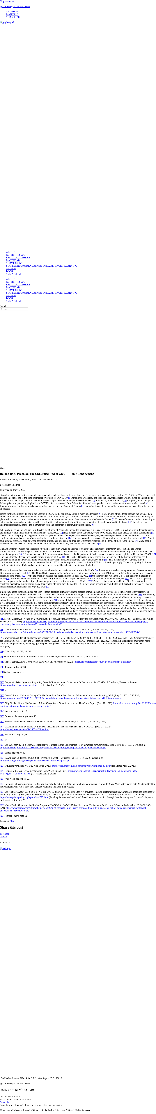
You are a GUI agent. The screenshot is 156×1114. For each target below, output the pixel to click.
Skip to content (7, 1)
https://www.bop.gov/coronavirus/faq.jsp (19, 685)
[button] (4, 1102)
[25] (127, 578)
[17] (154, 554)
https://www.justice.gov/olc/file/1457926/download (24, 729)
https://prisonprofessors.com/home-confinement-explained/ (103, 661)
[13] (145, 538)
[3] (125, 500)
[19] (106, 559)
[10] (61, 532)
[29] (55, 600)
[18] (64, 557)
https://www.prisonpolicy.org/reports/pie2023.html (24, 797)
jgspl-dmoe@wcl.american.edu (15, 6)
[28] (140, 594)
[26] (90, 581)
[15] (100, 543)
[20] (96, 570)
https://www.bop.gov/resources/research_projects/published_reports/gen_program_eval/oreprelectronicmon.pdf (53, 747)
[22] (24, 575)
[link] (12, 11)
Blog (11, 821)
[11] (153, 532)
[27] (48, 586)
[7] (113, 519)
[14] (136, 541)
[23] (90, 575)
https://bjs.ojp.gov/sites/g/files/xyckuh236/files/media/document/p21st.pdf (35, 760)
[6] (100, 514)
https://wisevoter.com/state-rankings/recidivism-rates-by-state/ (81, 765)
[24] (8, 578)
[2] (94, 500)
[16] (20, 554)
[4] (146, 503)
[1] (69, 497)
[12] (70, 538)
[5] (82, 506)
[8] (129, 522)
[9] (92, 524)
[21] (29, 573)
